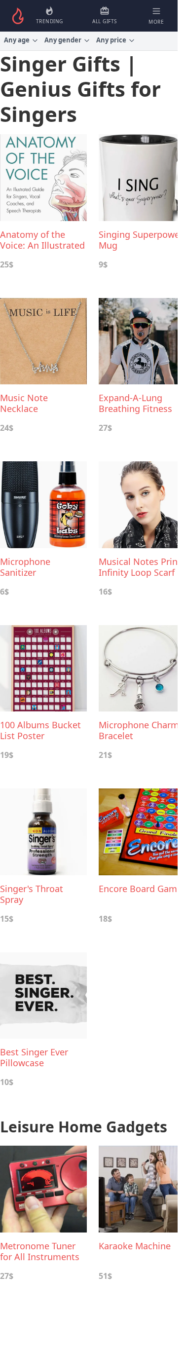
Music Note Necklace (24, 403)
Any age (17, 40)
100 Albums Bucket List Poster (40, 730)
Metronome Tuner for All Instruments (39, 1251)
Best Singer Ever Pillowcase (34, 1057)
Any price (111, 40)
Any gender (62, 40)
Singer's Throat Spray (31, 894)
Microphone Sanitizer (25, 567)
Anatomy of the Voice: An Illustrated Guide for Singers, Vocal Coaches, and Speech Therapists (42, 240)
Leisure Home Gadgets (83, 1127)
